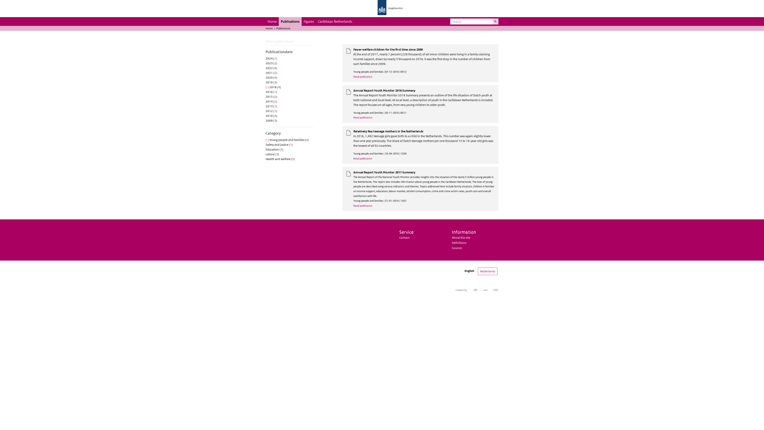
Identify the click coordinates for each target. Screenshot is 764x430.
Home (272, 21)
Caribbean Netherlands (335, 21)
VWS (495, 290)
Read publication (362, 76)
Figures (309, 21)
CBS (475, 290)
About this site (461, 237)
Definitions (459, 243)
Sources (457, 248)
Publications (290, 21)
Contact (404, 237)
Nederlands (487, 271)
